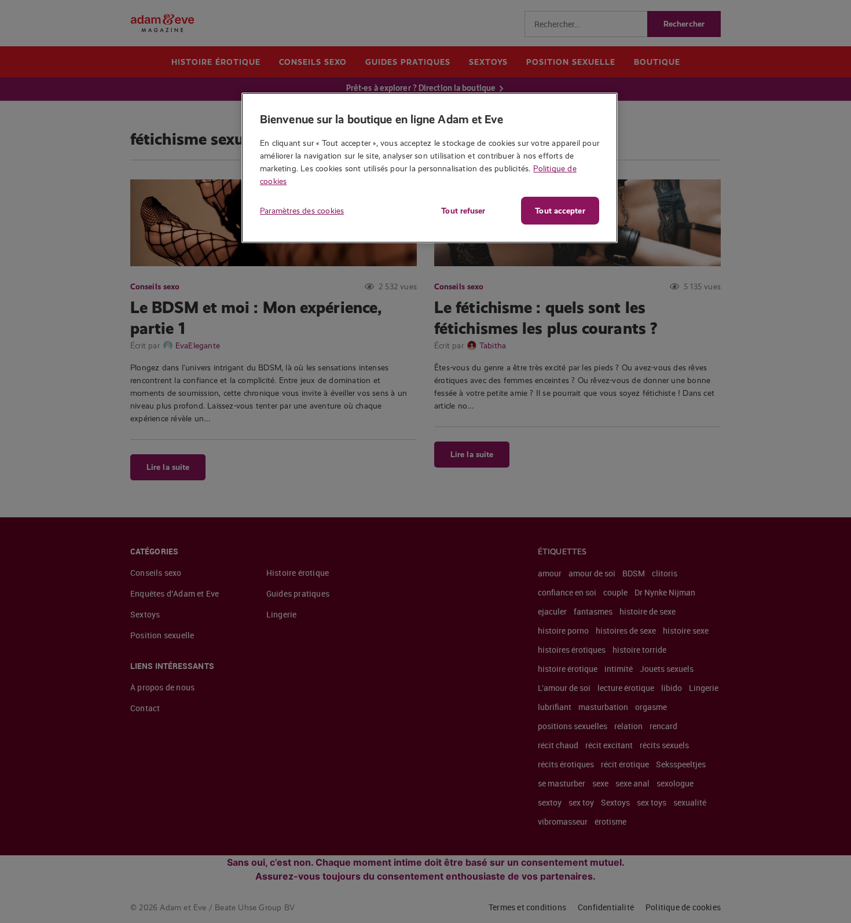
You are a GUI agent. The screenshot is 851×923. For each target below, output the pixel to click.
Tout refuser (463, 210)
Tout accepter (560, 210)
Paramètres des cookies (302, 210)
